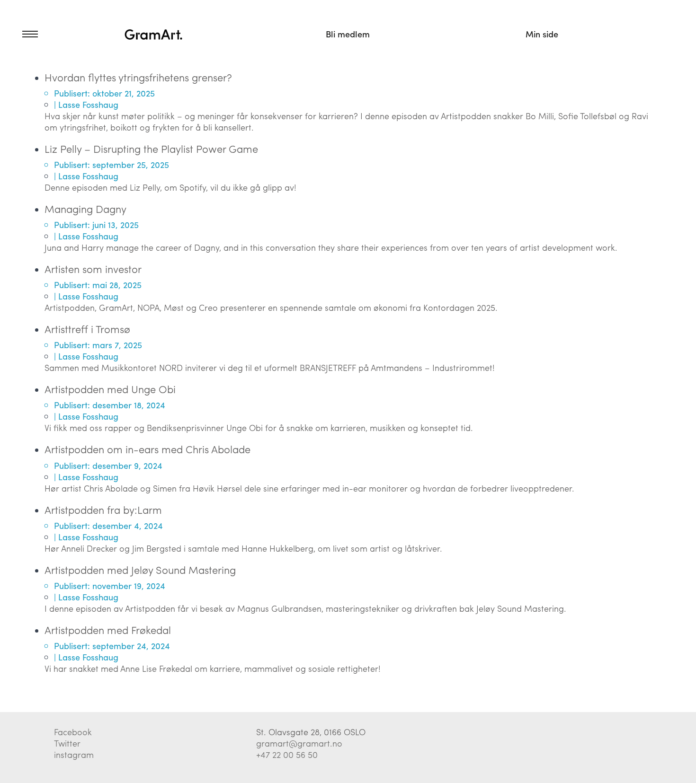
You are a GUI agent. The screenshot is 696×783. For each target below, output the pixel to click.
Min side (542, 33)
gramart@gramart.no (299, 743)
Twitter (67, 743)
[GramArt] (154, 34)
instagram (74, 754)
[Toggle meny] (19, 34)
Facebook (73, 732)
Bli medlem (348, 33)
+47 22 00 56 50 (287, 754)
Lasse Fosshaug (88, 104)
